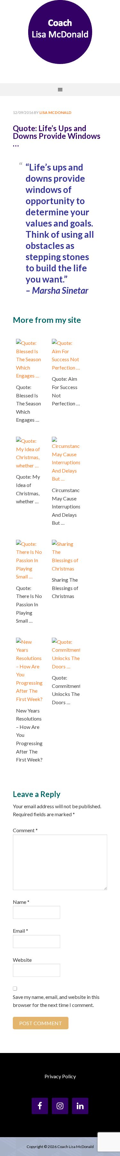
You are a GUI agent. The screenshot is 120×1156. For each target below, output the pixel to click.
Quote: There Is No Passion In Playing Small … (29, 604)
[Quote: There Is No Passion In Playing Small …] (30, 544)
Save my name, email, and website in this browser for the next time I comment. (56, 1001)
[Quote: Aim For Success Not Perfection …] (66, 343)
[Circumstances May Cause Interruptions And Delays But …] (66, 441)
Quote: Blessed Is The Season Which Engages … (28, 403)
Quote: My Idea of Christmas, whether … (28, 489)
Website (22, 960)
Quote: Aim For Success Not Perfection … (66, 391)
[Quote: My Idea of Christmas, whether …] (30, 441)
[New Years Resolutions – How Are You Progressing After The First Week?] (30, 642)
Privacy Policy (60, 1076)
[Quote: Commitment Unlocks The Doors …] (66, 642)
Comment (25, 830)
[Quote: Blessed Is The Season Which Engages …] (30, 343)
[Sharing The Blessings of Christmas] (66, 544)
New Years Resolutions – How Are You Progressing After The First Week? (29, 735)
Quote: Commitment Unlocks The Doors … (66, 689)
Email (20, 931)
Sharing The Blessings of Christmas (65, 588)
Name (21, 902)
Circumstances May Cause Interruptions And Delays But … (66, 506)
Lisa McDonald (60, 32)
